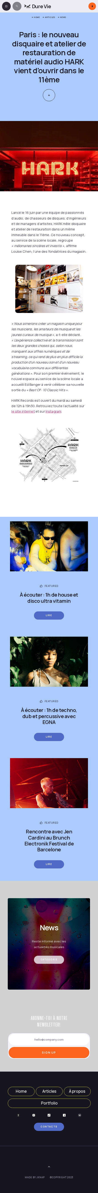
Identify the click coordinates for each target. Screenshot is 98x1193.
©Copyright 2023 (61, 1177)
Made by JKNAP (35, 1177)
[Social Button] (18, 1115)
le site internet (23, 411)
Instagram (53, 411)
